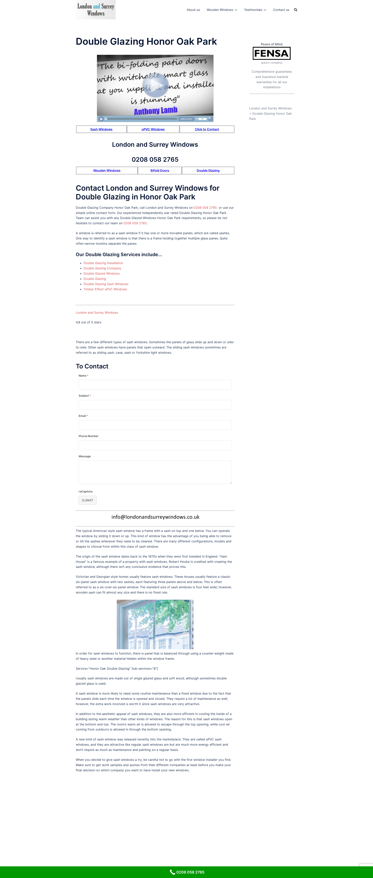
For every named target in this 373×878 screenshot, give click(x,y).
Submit (87, 500)
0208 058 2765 (205, 207)
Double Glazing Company (102, 268)
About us (193, 10)
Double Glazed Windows (102, 273)
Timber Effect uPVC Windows (105, 289)
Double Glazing (95, 279)
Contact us (281, 10)
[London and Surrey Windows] (96, 9)
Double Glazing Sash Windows (106, 284)
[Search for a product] (295, 9)
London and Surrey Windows (97, 312)
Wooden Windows (220, 10)
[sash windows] (155, 88)
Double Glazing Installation (103, 263)
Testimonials (253, 10)
